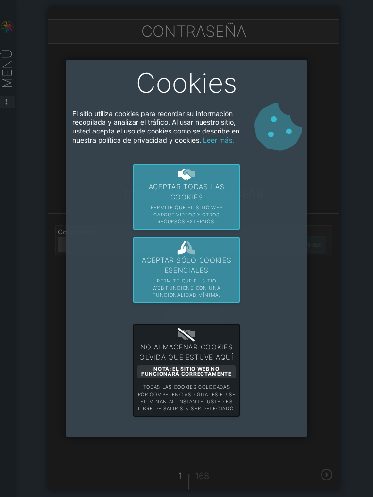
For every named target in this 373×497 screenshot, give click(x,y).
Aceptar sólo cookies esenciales (187, 277)
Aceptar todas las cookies (187, 203)
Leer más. (218, 140)
